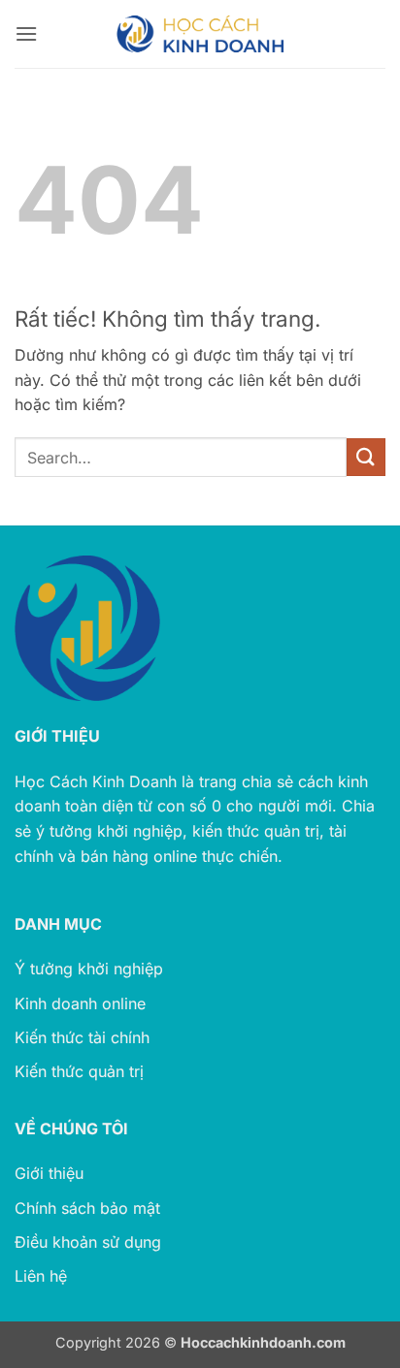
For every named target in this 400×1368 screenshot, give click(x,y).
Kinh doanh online (80, 1003)
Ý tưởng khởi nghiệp (89, 968)
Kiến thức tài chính (82, 1037)
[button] (26, 33)
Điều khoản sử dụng (88, 1242)
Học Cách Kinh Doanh (96, 781)
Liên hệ (41, 1276)
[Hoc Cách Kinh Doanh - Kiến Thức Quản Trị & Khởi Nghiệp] (200, 34)
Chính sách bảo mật (87, 1208)
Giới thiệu (49, 1173)
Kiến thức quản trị (79, 1071)
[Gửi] (366, 457)
